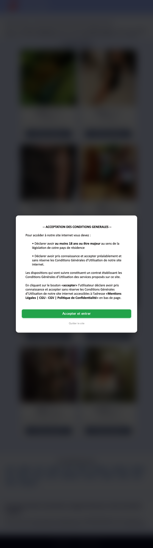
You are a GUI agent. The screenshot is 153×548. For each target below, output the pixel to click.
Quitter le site (76, 323)
